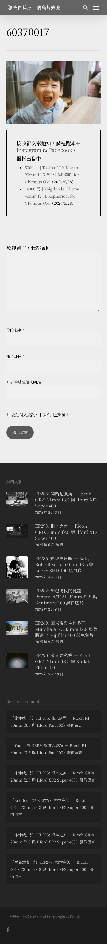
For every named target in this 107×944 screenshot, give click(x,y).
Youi (18, 745)
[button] (96, 7)
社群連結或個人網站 (23, 382)
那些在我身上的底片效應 (34, 7)
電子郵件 (15, 356)
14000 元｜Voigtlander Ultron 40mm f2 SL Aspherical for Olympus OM (52, 196)
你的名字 (15, 330)
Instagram (28, 149)
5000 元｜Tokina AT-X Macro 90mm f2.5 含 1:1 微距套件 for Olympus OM (52, 174)
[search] (85, 7)
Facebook (60, 149)
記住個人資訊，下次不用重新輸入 (40, 414)
